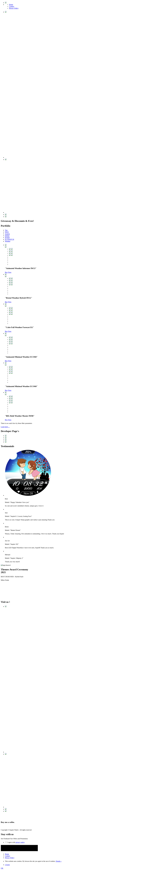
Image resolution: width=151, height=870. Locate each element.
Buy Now (8, 272)
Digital (7, 236)
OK (2, 868)
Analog (7, 234)
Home (11, 4)
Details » (59, 861)
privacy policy (20, 842)
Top (6, 230)
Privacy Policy (13, 8)
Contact (11, 6)
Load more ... (5, 427)
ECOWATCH (9, 239)
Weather (7, 241)
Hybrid (7, 237)
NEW (7, 232)
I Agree (7, 865)
